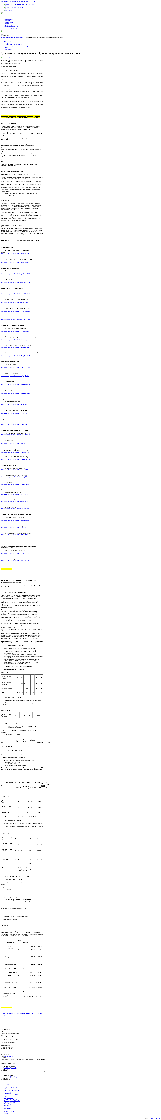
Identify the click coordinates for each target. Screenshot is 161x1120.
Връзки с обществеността (11, 1090)
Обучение (7, 20)
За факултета (7, 40)
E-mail (6, 1096)
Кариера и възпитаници (11, 28)
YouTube (6, 1105)
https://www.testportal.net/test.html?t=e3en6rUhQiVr (15, 508)
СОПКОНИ (7, 1107)
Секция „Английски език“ (14, 44)
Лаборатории (8, 49)
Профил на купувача (10, 1110)
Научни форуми (8, 1092)
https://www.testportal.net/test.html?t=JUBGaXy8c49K (15, 520)
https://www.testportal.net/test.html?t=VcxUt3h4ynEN (15, 331)
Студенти (6, 23)
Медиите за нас (8, 1098)
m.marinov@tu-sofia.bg (10, 1077)
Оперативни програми (10, 1099)
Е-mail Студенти (8, 1104)
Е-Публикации (8, 1093)
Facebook (6, 1113)
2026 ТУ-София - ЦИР (155, 1118)
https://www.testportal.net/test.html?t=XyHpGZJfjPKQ (15, 424)
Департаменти (20, 37)
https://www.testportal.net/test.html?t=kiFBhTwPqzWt (15, 253)
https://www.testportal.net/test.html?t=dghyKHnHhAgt (15, 384)
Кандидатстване (8, 22)
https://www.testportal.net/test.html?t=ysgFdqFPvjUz (15, 376)
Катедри (6, 43)
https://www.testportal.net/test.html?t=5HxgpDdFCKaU (15, 347)
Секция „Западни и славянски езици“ (18, 46)
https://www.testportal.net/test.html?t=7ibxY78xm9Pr (15, 302)
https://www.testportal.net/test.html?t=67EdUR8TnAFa (15, 434)
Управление (7, 41)
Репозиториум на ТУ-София (12, 1101)
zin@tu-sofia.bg (8, 1056)
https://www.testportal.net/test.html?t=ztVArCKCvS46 (15, 553)
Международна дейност (11, 26)
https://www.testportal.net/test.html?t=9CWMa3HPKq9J (16, 443)
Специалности (8, 47)
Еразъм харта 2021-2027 (11, 1095)
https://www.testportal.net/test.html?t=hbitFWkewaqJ (15, 560)
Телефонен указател (9, 1111)
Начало (3, 37)
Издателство (7, 1108)
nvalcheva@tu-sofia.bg (10, 1068)
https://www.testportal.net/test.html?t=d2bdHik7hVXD (15, 459)
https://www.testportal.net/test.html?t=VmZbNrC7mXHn (16, 367)
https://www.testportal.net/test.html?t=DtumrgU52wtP (15, 477)
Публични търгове (9, 1102)
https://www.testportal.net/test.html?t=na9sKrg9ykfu (14, 494)
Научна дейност (8, 25)
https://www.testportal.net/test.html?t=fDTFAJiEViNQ (15, 527)
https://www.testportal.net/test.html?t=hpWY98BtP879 (15, 274)
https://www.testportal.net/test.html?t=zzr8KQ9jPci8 (14, 469)
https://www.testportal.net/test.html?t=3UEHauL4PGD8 (15, 452)
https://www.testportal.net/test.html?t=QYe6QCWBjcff (15, 294)
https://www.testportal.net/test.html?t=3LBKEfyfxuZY (15, 404)
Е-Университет (8, 1089)
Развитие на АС (8, 1084)
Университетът (8, 19)
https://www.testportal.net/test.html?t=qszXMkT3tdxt (15, 413)
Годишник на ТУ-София (11, 1085)
